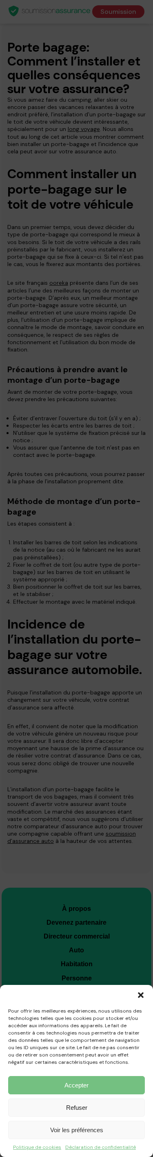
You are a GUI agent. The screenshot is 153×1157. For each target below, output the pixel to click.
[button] (141, 995)
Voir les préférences (76, 1129)
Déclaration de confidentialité (100, 1147)
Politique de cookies (37, 1147)
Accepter (76, 1085)
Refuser (76, 1107)
